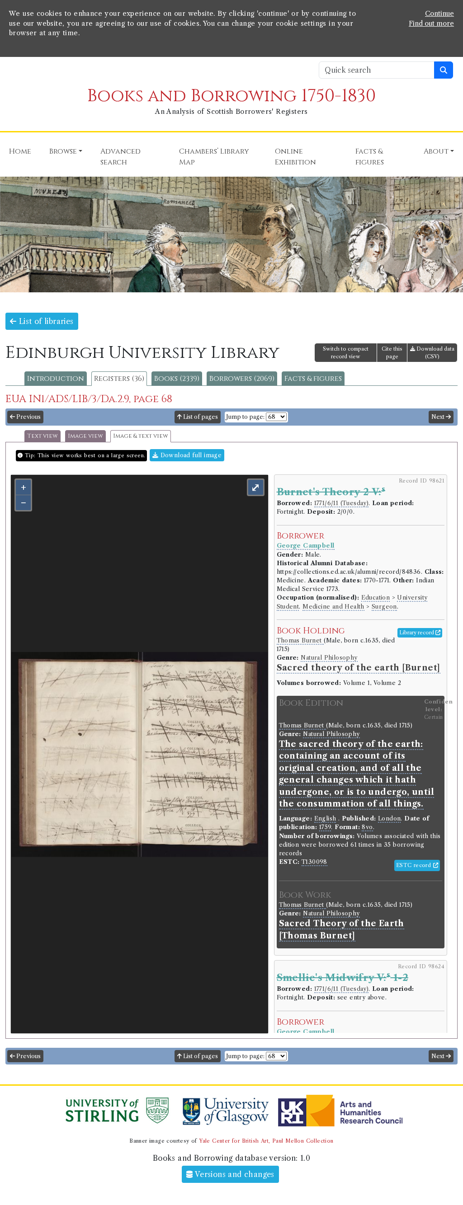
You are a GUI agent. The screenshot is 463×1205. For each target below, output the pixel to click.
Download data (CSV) (434, 353)
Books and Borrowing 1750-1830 (231, 96)
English (325, 818)
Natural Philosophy (329, 657)
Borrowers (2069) (241, 379)
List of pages (200, 416)
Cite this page (392, 353)
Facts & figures (313, 379)
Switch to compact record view (346, 353)
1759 (325, 827)
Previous (28, 416)
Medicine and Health (333, 606)
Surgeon (384, 606)
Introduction (55, 379)
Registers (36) (119, 379)
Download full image (190, 455)
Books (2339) (176, 379)
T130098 (314, 861)
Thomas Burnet (300, 640)
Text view (42, 436)
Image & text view (140, 436)
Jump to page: (245, 416)
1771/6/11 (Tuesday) (341, 503)
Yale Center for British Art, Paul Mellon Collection (266, 1141)
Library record (417, 632)
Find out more (431, 23)
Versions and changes (233, 1174)
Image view (85, 436)
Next (438, 416)
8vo (367, 827)
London (389, 818)
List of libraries (44, 321)
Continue (439, 13)
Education (375, 597)
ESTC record (414, 865)
